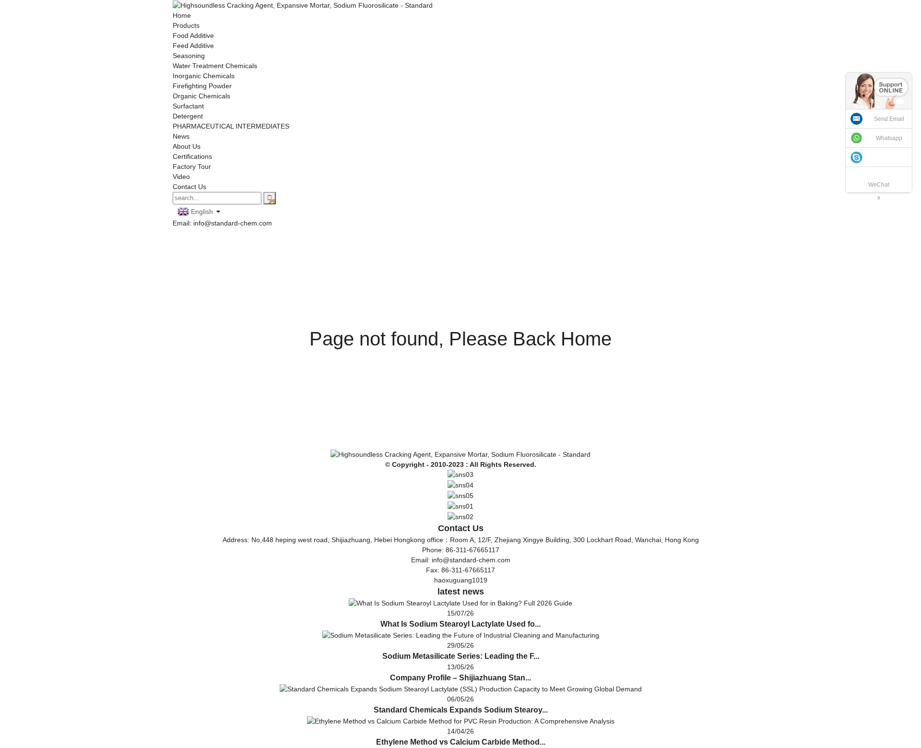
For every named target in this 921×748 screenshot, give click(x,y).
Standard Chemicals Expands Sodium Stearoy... (461, 710)
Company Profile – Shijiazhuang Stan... (460, 678)
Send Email (889, 119)
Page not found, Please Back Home (460, 338)
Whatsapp (889, 138)
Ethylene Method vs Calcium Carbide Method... (460, 742)
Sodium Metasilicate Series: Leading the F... (460, 656)
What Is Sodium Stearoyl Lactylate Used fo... (460, 624)
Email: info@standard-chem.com (222, 223)
